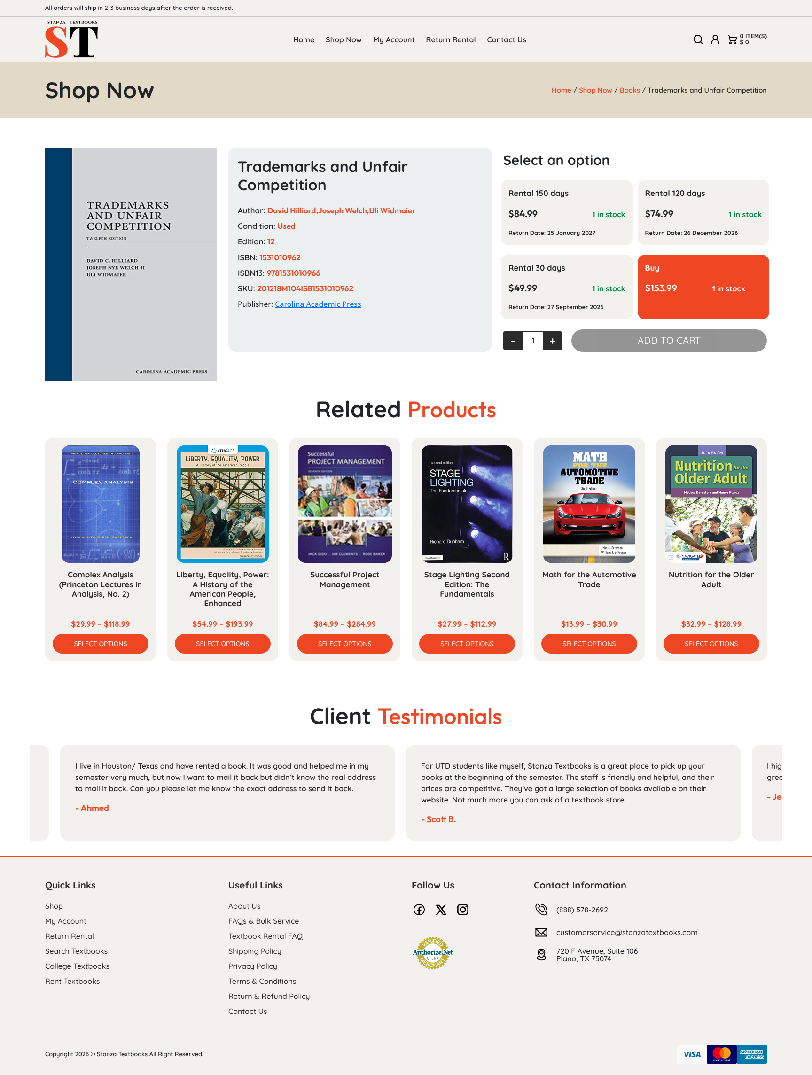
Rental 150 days (538, 193)
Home (303, 39)
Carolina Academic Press (318, 304)
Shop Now (344, 39)
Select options (100, 643)
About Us (244, 906)
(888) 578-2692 (582, 909)
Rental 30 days (536, 268)
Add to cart (669, 340)
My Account (394, 39)
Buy (652, 268)
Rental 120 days (675, 193)
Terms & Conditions (262, 981)
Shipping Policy (254, 951)
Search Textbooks (76, 951)
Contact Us (507, 39)
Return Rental (451, 39)
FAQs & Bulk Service (263, 921)
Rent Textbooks (72, 981)
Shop (54, 906)
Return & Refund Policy (269, 996)
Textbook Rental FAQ (265, 936)
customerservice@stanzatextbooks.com (627, 932)
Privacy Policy (252, 966)
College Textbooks (77, 966)
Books (630, 90)
